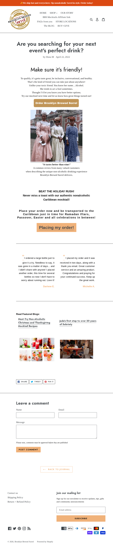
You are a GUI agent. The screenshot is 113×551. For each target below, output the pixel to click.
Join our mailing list (68, 493)
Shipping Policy (15, 497)
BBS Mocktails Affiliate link (56, 17)
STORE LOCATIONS (66, 21)
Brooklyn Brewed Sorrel (24, 542)
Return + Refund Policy (19, 501)
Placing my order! (56, 227)
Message (20, 422)
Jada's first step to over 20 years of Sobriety (78, 322)
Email (61, 409)
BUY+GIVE (63, 26)
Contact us (13, 493)
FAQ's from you (44, 21)
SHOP (53, 13)
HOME (43, 13)
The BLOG (49, 26)
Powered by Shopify (45, 542)
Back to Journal (58, 469)
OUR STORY (67, 13)
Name (19, 409)
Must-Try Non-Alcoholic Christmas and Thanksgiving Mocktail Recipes (34, 322)
